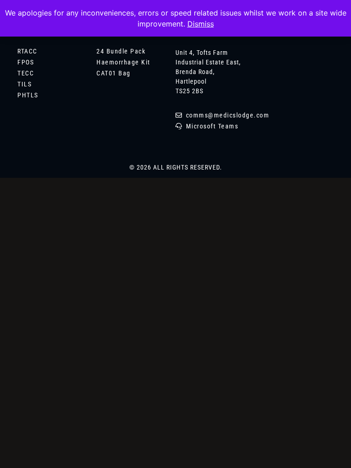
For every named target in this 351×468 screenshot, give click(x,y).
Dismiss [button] (200, 23)
